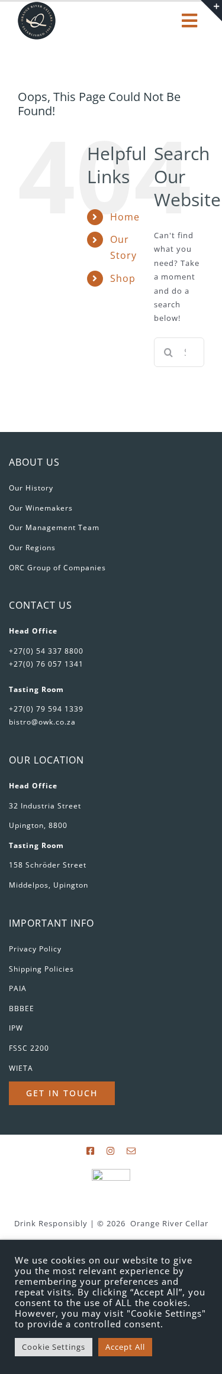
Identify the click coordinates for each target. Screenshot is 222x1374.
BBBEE (21, 1008)
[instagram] (111, 1150)
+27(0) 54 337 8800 (46, 651)
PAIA (18, 988)
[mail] (131, 1150)
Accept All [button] (125, 1346)
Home (125, 216)
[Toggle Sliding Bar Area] (211, 10)
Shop (123, 278)
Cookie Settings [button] (53, 1346)
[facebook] (90, 1150)
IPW (16, 1028)
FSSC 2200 (29, 1048)
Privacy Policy (35, 949)
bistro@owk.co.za (42, 722)
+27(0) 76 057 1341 (46, 664)
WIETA (21, 1068)
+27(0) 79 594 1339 (46, 709)
